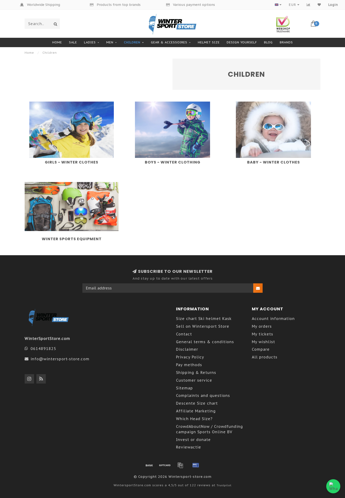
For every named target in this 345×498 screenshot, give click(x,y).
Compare (261, 349)
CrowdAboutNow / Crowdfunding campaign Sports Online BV (209, 429)
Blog (268, 42)
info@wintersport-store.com (60, 359)
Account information (273, 318)
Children (132, 42)
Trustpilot (224, 485)
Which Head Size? (194, 418)
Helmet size (209, 42)
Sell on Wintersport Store (202, 326)
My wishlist (263, 341)
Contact (184, 334)
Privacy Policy (190, 357)
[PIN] (196, 465)
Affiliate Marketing (196, 411)
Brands (286, 42)
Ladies (90, 42)
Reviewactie (188, 447)
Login (333, 5)
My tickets (262, 334)
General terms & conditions (205, 341)
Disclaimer (187, 349)
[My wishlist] (319, 5)
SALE (73, 42)
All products (264, 357)
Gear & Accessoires (169, 42)
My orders (262, 326)
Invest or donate (193, 439)
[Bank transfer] (149, 465)
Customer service (194, 380)
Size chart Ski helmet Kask (204, 318)
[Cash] (165, 465)
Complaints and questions (203, 395)
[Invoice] (180, 465)
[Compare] (308, 5)
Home (57, 42)
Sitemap (184, 388)
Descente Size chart (197, 403)
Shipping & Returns (196, 372)
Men (109, 42)
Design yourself (242, 42)
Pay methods (189, 364)
